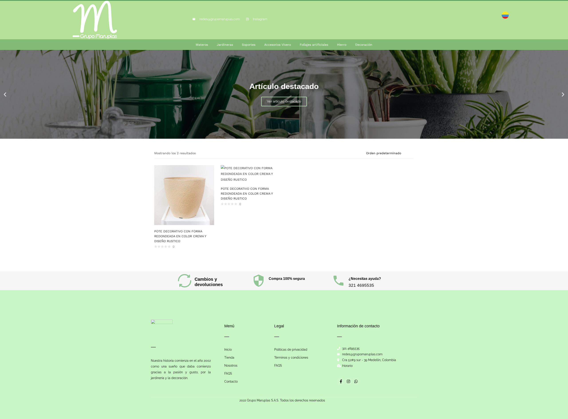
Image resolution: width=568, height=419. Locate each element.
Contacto (231, 381)
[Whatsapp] (356, 381)
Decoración (363, 44)
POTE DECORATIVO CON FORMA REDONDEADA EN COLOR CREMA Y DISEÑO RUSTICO (180, 236)
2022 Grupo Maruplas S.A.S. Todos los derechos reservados (282, 400)
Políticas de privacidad (290, 349)
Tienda (229, 357)
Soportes (248, 44)
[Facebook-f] (341, 381)
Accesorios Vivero (277, 44)
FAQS (228, 373)
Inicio (228, 349)
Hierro (341, 44)
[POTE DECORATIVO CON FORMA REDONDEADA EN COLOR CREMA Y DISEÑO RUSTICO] (184, 195)
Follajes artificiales (314, 44)
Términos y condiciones (291, 357)
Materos (202, 44)
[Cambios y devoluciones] (184, 280)
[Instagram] (348, 381)
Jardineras (225, 44)
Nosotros (230, 365)
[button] (5, 94)
